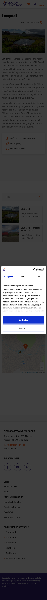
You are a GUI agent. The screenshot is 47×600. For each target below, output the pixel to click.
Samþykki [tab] (8, 277)
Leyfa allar (23, 320)
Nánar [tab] (23, 277)
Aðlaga (22, 328)
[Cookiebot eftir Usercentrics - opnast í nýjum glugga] (33, 269)
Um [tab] (38, 277)
